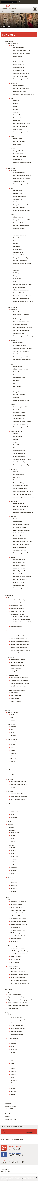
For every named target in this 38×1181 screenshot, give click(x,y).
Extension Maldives (19, 222)
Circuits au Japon (18, 117)
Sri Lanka (13, 268)
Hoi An (12, 880)
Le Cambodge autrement (20, 319)
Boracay (13, 835)
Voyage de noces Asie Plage (16, 997)
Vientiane (16, 380)
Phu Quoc (14, 888)
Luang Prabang (18, 366)
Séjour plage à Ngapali (20, 453)
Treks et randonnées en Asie (16, 690)
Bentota (13, 787)
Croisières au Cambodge (18, 600)
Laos (12, 364)
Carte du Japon (18, 129)
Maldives (13, 215)
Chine (12, 45)
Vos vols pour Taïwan (19, 156)
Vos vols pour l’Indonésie (21, 351)
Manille (15, 471)
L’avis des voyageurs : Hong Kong (23, 94)
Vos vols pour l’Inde (19, 207)
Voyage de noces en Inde (20, 204)
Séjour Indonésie (18, 342)
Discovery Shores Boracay (18, 918)
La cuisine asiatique (17, 1034)
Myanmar (13, 753)
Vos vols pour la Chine (20, 76)
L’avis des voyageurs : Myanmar (23, 465)
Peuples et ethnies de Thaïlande (20, 650)
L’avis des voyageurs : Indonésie (23, 356)
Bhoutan (13, 170)
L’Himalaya (16, 246)
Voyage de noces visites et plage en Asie (20, 1000)
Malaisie (13, 405)
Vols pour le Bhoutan (19, 181)
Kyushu (15, 106)
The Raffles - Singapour (18, 969)
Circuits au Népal (18, 255)
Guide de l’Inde (17, 199)
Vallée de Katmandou (19, 235)
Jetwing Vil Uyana (16, 956)
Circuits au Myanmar (19, 456)
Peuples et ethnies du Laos (19, 638)
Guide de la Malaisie (19, 412)
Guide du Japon (18, 115)
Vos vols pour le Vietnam (20, 579)
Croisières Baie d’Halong (20, 616)
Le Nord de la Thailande (20, 527)
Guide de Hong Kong (19, 91)
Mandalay (16, 439)
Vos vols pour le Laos (19, 394)
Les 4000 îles (17, 386)
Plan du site (8, 1103)
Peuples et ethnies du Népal (19, 647)
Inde (12, 188)
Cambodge (14, 309)
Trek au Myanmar (16, 695)
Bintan (12, 814)
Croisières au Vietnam (17, 614)
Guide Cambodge (18, 333)
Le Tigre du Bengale (17, 662)
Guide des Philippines (20, 482)
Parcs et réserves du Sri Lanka (22, 284)
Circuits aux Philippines (20, 485)
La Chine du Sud (18, 56)
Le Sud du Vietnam (19, 568)
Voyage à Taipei (18, 151)
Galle (14, 281)
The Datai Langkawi (16, 933)
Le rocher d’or (17, 436)
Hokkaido (16, 100)
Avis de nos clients (11, 1119)
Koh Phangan (15, 864)
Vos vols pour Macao (19, 141)
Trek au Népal (15, 698)
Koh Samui (14, 862)
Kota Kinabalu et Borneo (18, 799)
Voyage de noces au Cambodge (22, 327)
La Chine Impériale (18, 47)
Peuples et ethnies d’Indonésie (20, 636)
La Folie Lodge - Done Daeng (19, 951)
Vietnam (13, 557)
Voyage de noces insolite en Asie (18, 1005)
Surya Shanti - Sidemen (18, 948)
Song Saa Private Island (18, 930)
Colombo (16, 270)
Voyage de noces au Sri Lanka (22, 295)
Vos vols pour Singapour (20, 506)
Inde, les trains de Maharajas (19, 677)
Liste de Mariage (13, 1008)
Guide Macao (17, 144)
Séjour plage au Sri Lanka (21, 290)
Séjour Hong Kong (18, 85)
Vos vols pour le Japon (20, 126)
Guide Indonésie (18, 354)
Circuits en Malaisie (19, 415)
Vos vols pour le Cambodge (21, 330)
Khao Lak (13, 850)
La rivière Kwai (17, 521)
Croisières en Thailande (18, 611)
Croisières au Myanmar (17, 608)
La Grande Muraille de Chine (21, 50)
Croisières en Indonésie (18, 602)
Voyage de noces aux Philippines (23, 491)
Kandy (15, 275)
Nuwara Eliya (17, 278)
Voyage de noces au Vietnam (22, 576)
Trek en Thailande (16, 701)
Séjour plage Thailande (20, 538)
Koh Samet (14, 867)
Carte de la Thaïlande (19, 547)
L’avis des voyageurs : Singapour (23, 512)
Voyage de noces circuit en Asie (17, 1002)
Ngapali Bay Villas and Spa (19, 924)
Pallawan (13, 841)
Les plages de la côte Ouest (19, 784)
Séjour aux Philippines (20, 488)
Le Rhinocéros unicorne (18, 659)
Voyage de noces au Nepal (21, 258)
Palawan (15, 480)
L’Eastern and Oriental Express (20, 680)
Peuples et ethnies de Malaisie (20, 641)
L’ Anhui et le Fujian (19, 59)
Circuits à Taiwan (18, 153)
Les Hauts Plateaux (19, 565)
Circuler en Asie (15, 1022)
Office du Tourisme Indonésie (22, 359)
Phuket (13, 847)
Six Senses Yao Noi (16, 904)
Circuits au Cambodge (20, 324)
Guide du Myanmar (19, 450)
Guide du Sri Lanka (19, 293)
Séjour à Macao (18, 138)
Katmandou (16, 238)
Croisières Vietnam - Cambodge (22, 622)
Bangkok (16, 518)
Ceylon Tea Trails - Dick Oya (19, 953)
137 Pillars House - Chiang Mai (20, 983)
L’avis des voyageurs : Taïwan (22, 162)
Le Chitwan (16, 240)
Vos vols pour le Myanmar (21, 462)
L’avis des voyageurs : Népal (22, 263)
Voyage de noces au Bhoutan (22, 175)
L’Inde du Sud (17, 193)
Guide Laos (16, 397)
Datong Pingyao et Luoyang (21, 53)
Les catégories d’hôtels (18, 1028)
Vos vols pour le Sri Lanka (21, 298)
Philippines (14, 469)
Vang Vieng (16, 374)
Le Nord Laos (17, 372)
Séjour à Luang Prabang (20, 369)
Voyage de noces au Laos (21, 392)
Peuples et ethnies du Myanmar (20, 644)
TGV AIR (7, 1116)
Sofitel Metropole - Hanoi (18, 977)
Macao (12, 136)
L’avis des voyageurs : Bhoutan (22, 184)
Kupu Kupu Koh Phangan (18, 901)
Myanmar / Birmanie (16, 431)
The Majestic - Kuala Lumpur (19, 974)
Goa (12, 772)
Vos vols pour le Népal (20, 260)
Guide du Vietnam (18, 585)
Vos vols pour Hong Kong (21, 88)
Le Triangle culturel (19, 273)
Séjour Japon (17, 120)
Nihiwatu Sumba (15, 927)
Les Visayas (17, 477)
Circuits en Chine (18, 70)
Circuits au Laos (18, 389)
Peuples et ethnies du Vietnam (20, 653)
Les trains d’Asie (13, 675)
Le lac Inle (16, 445)
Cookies (10, 1108)
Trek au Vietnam (15, 704)
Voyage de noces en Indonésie (22, 348)
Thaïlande (14, 516)
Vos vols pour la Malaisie (20, 424)
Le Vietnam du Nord (19, 559)
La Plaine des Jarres (19, 377)
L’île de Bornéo (17, 410)
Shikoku (15, 109)
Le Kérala (13, 775)
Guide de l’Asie (12, 1015)
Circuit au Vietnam (18, 573)
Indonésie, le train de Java (18, 686)
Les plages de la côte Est (18, 781)
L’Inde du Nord (17, 190)
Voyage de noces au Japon (21, 123)
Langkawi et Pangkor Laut (18, 793)
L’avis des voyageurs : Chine (22, 79)
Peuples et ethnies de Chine (19, 633)
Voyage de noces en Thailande (22, 541)
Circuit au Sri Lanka (19, 287)
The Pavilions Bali (16, 938)
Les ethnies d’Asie (13, 631)
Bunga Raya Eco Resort (18, 935)
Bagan (15, 442)
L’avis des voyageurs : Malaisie (22, 427)
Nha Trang (14, 882)
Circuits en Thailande (19, 536)
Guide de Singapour (19, 509)
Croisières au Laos (16, 605)
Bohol (12, 838)
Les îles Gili (14, 811)
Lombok (13, 809)
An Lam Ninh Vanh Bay (17, 913)
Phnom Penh (17, 311)
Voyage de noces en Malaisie (22, 421)
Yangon (15, 433)
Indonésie (14, 340)
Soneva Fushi (15, 941)
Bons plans (8, 989)
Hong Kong (14, 83)
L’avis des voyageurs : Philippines (23, 497)
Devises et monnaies (17, 1025)
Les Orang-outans (16, 668)
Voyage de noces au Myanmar (22, 459)
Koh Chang (14, 870)
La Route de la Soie (19, 62)
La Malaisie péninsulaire (20, 407)
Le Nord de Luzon (18, 474)
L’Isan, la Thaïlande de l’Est (21, 530)
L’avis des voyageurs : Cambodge (23, 336)
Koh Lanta (14, 859)
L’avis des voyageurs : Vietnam (22, 588)
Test (9, 899)
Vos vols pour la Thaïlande (21, 544)
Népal (12, 233)
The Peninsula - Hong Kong (19, 980)
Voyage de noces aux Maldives (22, 220)
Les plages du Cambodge (21, 321)
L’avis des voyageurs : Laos (21, 400)
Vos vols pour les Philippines (22, 494)
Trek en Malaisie (15, 692)
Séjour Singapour (18, 503)
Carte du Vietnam (18, 582)
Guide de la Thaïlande (20, 550)
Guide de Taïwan (18, 159)
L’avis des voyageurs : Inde (21, 210)
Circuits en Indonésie (19, 345)
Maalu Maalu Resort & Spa (18, 910)
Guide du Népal (18, 252)
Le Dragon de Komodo (17, 665)
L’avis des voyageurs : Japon (22, 132)
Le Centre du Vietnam (19, 562)
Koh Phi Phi (14, 856)
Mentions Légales (10, 1106)
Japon (12, 98)
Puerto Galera (15, 832)
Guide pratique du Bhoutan (21, 178)
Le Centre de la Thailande (21, 524)
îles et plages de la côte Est (19, 796)
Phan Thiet (14, 885)
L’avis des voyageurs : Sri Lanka (23, 301)
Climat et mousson (16, 1017)
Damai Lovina (15, 962)
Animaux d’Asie (12, 657)
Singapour (14, 501)
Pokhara (15, 243)
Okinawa (15, 112)
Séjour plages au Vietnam (21, 571)
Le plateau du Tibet (19, 64)
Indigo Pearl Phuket (16, 907)
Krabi (12, 853)
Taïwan (13, 148)
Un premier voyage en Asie (19, 1020)
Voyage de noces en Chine (21, 73)
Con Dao (13, 891)
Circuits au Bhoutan (19, 172)
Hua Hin (13, 873)
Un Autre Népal (17, 249)
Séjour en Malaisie (18, 418)
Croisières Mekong (16, 626)
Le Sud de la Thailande (20, 533)
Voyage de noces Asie (14, 994)
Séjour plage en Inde (19, 196)
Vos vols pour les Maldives (21, 225)
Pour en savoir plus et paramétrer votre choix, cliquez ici (13, 1180)
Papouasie (14, 817)
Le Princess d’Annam (17, 916)
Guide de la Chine (18, 67)
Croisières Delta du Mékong (21, 619)
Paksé (15, 383)
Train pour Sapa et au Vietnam (20, 683)
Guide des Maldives (19, 228)
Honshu (15, 103)
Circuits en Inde (18, 202)
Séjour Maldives (18, 217)
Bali (12, 806)
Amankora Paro (15, 959)
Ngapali (15, 447)
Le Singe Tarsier (15, 671)
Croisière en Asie (13, 597)
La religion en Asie (16, 1031)
